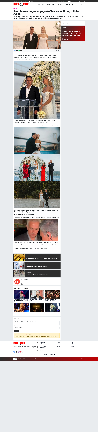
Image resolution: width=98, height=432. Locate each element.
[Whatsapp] (23, 352)
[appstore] (46, 354)
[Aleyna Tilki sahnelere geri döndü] (21, 307)
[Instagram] (19, 352)
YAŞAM (72, 346)
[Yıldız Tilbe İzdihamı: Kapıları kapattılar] (37, 307)
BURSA (38, 4)
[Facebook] (14, 352)
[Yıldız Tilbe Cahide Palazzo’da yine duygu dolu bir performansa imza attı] (21, 294)
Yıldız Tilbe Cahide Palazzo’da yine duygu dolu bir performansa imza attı (21, 300)
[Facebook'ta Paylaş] (14, 50)
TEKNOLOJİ (48, 4)
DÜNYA (58, 343)
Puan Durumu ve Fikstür (43, 346)
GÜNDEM (58, 342)
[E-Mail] (22, 284)
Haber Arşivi (41, 350)
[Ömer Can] (17, 281)
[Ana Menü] (84, 4)
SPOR (52, 4)
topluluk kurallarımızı (25, 334)
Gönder (16, 331)
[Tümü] (83, 23)
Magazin (15, 8)
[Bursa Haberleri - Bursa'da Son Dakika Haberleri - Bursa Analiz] (21, 5)
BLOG (72, 4)
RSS (16, 358)
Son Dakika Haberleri (43, 348)
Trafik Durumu (41, 345)
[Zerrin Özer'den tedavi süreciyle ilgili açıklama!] (52, 307)
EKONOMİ (57, 4)
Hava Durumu (41, 343)
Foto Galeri (17, 1)
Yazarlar (31, 1)
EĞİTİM (72, 343)
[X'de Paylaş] (17, 50)
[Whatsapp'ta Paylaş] (19, 50)
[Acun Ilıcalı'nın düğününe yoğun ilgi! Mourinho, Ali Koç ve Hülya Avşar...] (37, 35)
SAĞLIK (62, 4)
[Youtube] (21, 352)
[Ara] (82, 4)
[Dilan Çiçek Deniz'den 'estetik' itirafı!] (37, 294)
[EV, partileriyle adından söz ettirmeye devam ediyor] (52, 294)
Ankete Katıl (65, 39)
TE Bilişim (83, 358)
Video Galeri (24, 1)
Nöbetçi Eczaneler (42, 342)
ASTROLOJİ (67, 4)
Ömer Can (23, 281)
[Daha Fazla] (21, 50)
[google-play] (52, 354)
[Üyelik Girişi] (84, 1)
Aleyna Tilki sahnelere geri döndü (21, 313)
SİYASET (42, 4)
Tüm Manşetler (42, 347)
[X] (16, 352)
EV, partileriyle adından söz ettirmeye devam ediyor (50, 300)
